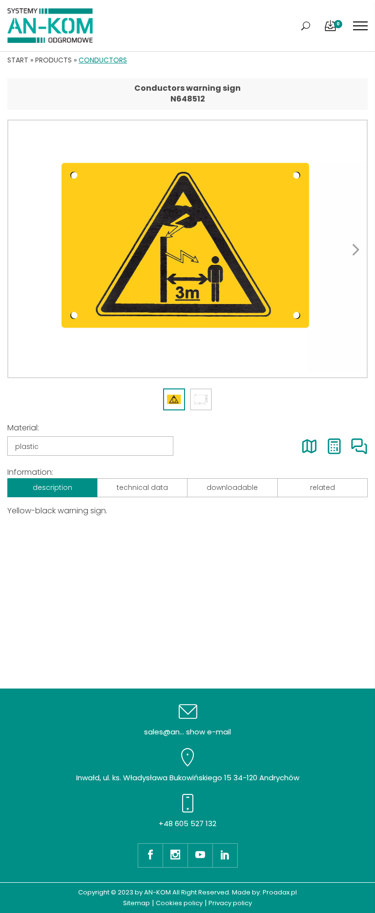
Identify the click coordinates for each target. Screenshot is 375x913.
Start (17, 60)
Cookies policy (179, 903)
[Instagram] (175, 855)
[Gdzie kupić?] (309, 446)
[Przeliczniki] (334, 446)
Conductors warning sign (187, 88)
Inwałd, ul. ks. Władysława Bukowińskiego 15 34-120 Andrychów (187, 777)
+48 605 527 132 (187, 823)
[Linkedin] (225, 855)
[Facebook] (150, 855)
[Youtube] (200, 855)
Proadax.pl (280, 892)
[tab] (174, 399)
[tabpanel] (187, 249)
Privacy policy (230, 903)
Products (53, 60)
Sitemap (136, 903)
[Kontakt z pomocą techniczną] (359, 446)
